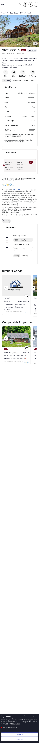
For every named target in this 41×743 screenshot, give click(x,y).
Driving (16, 256)
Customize (19, 739)
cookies (8, 716)
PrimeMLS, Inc (18, 190)
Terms (6, 724)
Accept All (19, 734)
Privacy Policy (15, 724)
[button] (19, 50)
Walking (25, 256)
